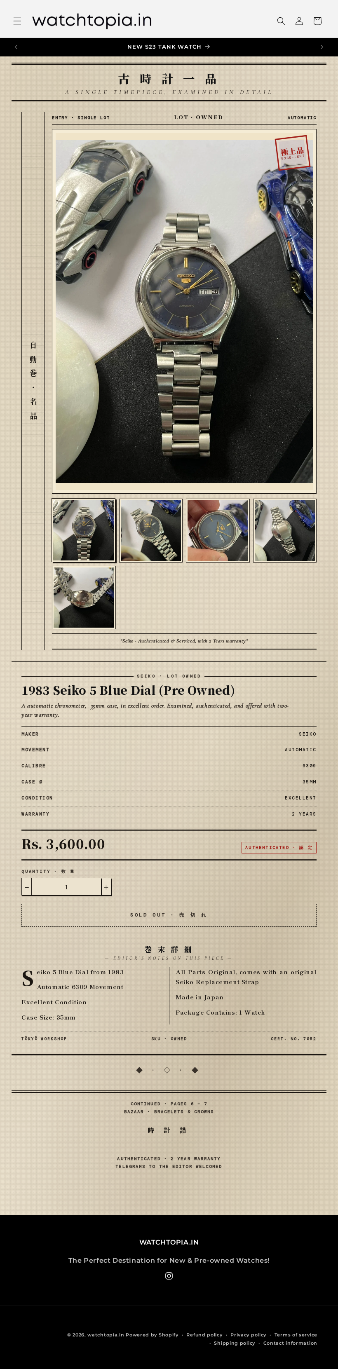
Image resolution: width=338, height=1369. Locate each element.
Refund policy (204, 1335)
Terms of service (296, 1335)
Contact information (290, 1343)
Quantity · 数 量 (48, 871)
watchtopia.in (105, 1335)
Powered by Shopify (152, 1335)
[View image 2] (151, 531)
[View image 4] (285, 531)
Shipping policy (234, 1343)
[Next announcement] (322, 47)
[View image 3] (218, 531)
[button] (17, 21)
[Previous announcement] (16, 47)
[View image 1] (83, 530)
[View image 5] (84, 598)
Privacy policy (248, 1335)
